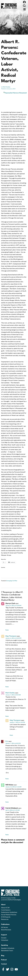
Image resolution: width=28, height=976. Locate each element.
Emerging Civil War (11, 580)
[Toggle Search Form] (24, 5)
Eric (6, 741)
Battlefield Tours (7, 950)
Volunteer (4, 940)
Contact (4, 964)
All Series (4, 927)
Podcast (4, 960)
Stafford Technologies (14, 899)
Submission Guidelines (9, 912)
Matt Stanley (6, 87)
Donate (3, 938)
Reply (7, 630)
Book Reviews (6, 930)
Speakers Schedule (7, 948)
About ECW (5, 907)
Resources (4, 919)
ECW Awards (5, 917)
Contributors (5, 910)
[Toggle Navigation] (24, 9)
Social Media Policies (8, 914)
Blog (2, 955)
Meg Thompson (10, 636)
